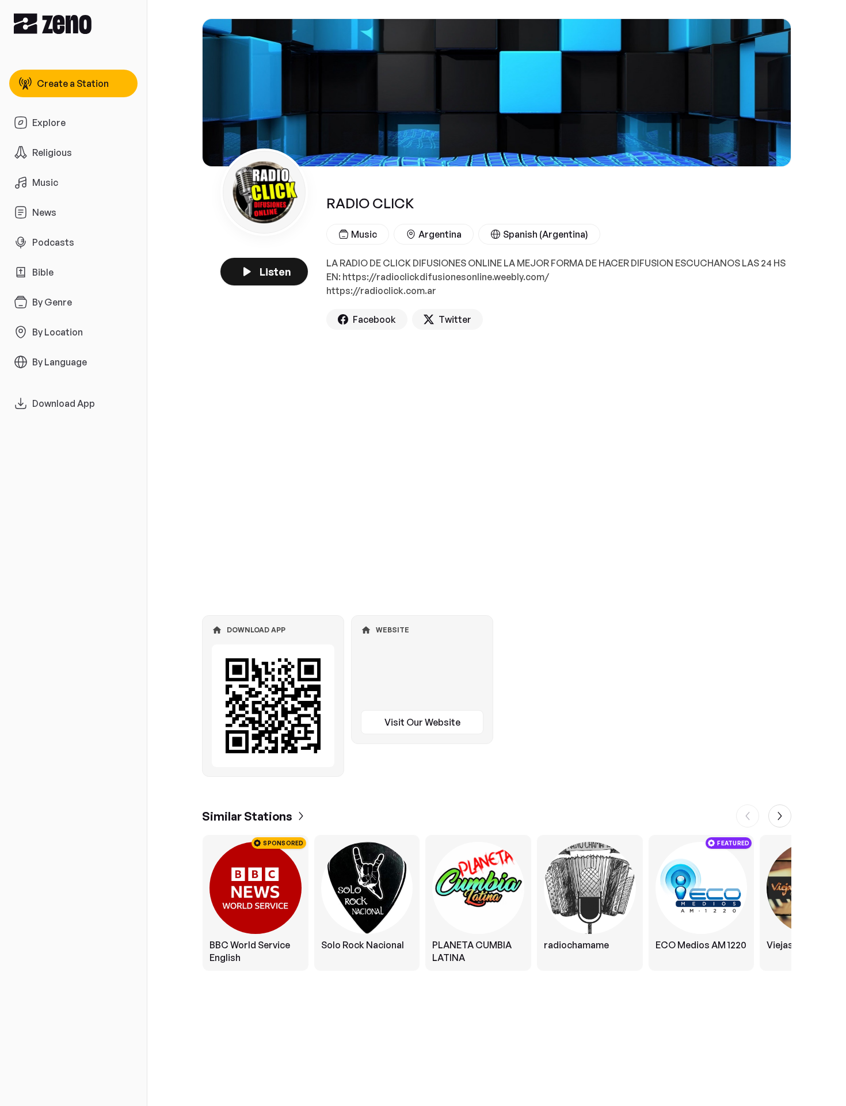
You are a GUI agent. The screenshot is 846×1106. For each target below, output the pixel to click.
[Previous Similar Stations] (747, 815)
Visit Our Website (422, 722)
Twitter (455, 319)
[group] (496, 902)
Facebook (374, 319)
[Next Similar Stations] (779, 815)
